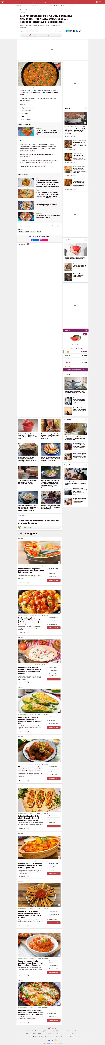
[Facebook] (49, 1040)
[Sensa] (57, 1034)
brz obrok (53, 90)
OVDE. (28, 156)
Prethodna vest (27, 226)
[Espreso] (39, 1034)
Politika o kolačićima (54, 1036)
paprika (27, 231)
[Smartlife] (68, 1034)
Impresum (30, 1036)
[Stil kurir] (72, 1034)
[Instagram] (52, 1040)
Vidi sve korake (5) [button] (53, 679)
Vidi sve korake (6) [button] (53, 627)
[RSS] (55, 1040)
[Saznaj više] (85, 240)
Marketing (71, 1036)
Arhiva (75, 1036)
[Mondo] (28, 1034)
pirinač (39, 231)
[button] (58, 31)
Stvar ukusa (46, 162)
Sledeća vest (52, 226)
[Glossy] (77, 1034)
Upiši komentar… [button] (27, 527)
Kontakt (47, 1036)
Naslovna (22, 9)
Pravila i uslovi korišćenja (38, 1036)
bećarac (21, 231)
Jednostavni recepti (36, 9)
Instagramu (39, 166)
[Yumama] (46, 1034)
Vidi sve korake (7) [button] (53, 580)
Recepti (28, 9)
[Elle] (62, 1034)
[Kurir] (34, 1034)
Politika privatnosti (64, 1036)
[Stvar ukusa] (6, 2)
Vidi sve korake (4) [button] (53, 972)
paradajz (33, 231)
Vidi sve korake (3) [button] (53, 727)
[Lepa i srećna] (52, 1034)
